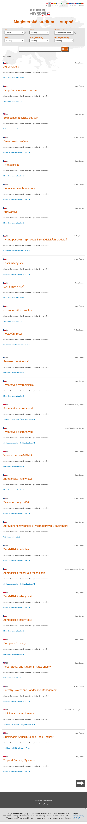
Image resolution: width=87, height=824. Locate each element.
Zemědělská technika (16, 549)
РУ (70, 5)
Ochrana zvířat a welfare (18, 310)
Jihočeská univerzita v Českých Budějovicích (19, 419)
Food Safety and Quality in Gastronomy (27, 666)
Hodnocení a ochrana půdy (19, 188)
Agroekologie (11, 66)
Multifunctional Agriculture (18, 713)
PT (67, 5)
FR (57, 5)
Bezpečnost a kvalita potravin (20, 90)
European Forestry (14, 643)
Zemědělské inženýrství (17, 596)
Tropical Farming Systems (19, 760)
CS (50, 5)
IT (62, 5)
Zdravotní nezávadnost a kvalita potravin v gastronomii (36, 525)
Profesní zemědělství (16, 361)
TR (75, 5)
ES (55, 5)
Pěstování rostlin (13, 333)
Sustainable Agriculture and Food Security (28, 736)
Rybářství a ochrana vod (18, 408)
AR (80, 5)
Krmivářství (10, 211)
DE (52, 5)
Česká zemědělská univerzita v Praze (16, 152)
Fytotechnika (11, 164)
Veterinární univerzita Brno (12, 101)
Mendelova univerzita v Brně (13, 78)
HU (60, 5)
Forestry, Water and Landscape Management (30, 690)
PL (65, 5)
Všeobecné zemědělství (17, 455)
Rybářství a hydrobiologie (18, 384)
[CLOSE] (77, 818)
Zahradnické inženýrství (17, 478)
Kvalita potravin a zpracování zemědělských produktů (35, 239)
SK (72, 5)
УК (77, 5)
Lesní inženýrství (13, 263)
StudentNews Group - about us (43, 800)
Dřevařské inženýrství (16, 141)
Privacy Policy (78, 816)
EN (47, 5)
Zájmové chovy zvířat (16, 502)
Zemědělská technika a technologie (24, 572)
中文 (82, 5)
